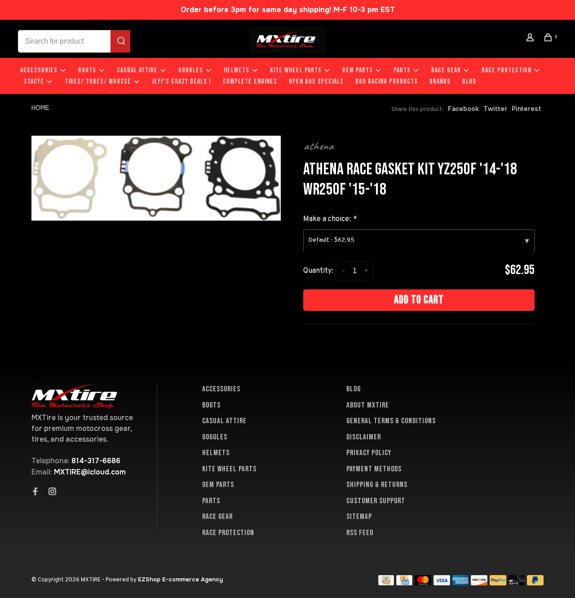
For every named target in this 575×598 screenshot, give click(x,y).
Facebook (463, 109)
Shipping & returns (376, 484)
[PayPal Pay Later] (535, 583)
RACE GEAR (446, 70)
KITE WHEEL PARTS (296, 70)
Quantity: (318, 270)
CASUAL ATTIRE (137, 70)
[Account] (531, 39)
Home (40, 108)
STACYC (34, 81)
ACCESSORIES (39, 70)
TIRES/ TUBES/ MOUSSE (98, 81)
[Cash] (386, 583)
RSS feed (359, 532)
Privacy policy (368, 452)
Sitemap (359, 516)
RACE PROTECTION (506, 70)
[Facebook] (35, 492)
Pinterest (526, 109)
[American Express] (460, 583)
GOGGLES (190, 70)
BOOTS (87, 70)
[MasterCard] (423, 583)
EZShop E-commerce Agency (180, 579)
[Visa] (441, 583)
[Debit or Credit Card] (517, 583)
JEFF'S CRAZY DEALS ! (181, 81)
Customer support (375, 500)
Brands (440, 81)
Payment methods (374, 469)
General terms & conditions (391, 420)
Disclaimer (363, 437)
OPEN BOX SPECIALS (316, 81)
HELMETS (236, 70)
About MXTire (367, 405)
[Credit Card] (404, 583)
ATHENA (318, 146)
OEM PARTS (357, 70)
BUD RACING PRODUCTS (386, 81)
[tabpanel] (156, 178)
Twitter (495, 109)
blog (469, 81)
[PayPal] (498, 583)
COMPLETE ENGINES (250, 81)
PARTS (402, 70)
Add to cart (419, 300)
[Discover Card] (479, 583)
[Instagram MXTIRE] (53, 492)
